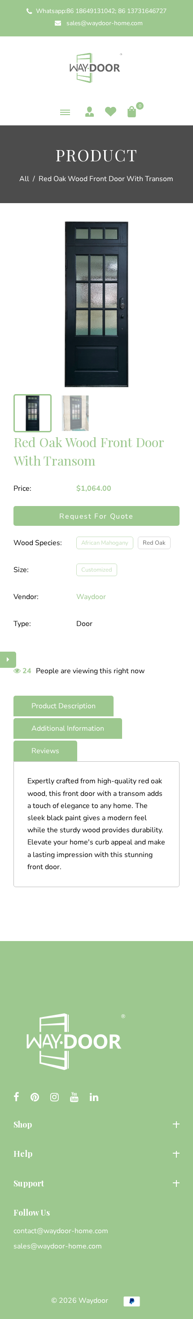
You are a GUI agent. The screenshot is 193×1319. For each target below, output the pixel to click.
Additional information (67, 728)
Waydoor (91, 597)
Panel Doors (33, 1143)
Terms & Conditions (45, 1278)
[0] (129, 111)
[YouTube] (74, 1098)
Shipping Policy (38, 1247)
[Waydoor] (96, 66)
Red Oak (154, 543)
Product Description (63, 706)
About (23, 1172)
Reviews (45, 751)
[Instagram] (54, 1098)
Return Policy (35, 1263)
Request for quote (96, 516)
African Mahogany (104, 543)
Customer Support (43, 1232)
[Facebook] (16, 1098)
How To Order (36, 1217)
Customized (96, 570)
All (24, 179)
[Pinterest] (35, 1098)
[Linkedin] (94, 1098)
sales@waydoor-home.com (104, 23)
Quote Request (38, 1202)
